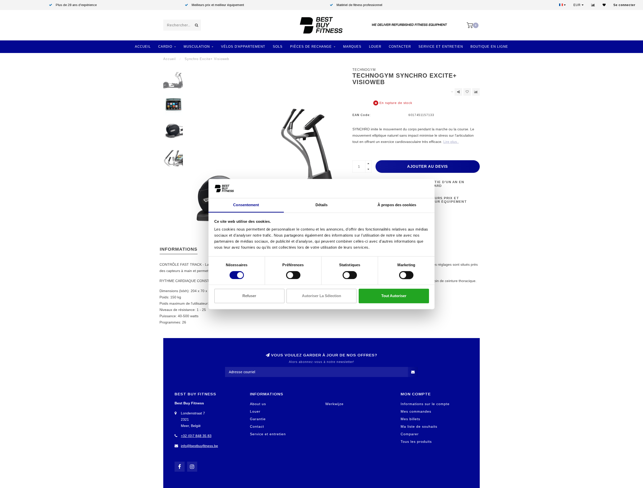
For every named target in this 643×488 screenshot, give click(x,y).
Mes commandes (416, 411)
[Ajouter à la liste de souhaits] (467, 92)
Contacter (400, 46)
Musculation (197, 46)
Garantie (258, 419)
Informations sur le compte (425, 404)
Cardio (165, 46)
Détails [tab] (321, 205)
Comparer (410, 434)
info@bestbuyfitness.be (199, 446)
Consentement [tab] (246, 205)
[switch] (293, 275)
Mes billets (410, 419)
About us (258, 404)
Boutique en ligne (489, 46)
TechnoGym (364, 70)
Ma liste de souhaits (419, 426)
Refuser (249, 296)
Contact (257, 426)
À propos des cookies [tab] (397, 205)
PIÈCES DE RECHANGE (311, 46)
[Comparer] (593, 5)
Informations (178, 249)
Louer (375, 46)
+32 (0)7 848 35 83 (196, 436)
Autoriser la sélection (321, 296)
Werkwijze (334, 404)
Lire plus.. (451, 142)
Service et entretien (440, 46)
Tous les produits (416, 442)
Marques (352, 46)
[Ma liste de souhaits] (604, 5)
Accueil (143, 46)
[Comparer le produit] (476, 92)
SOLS (278, 46)
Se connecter (624, 5)
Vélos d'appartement (243, 46)
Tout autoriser (393, 296)
